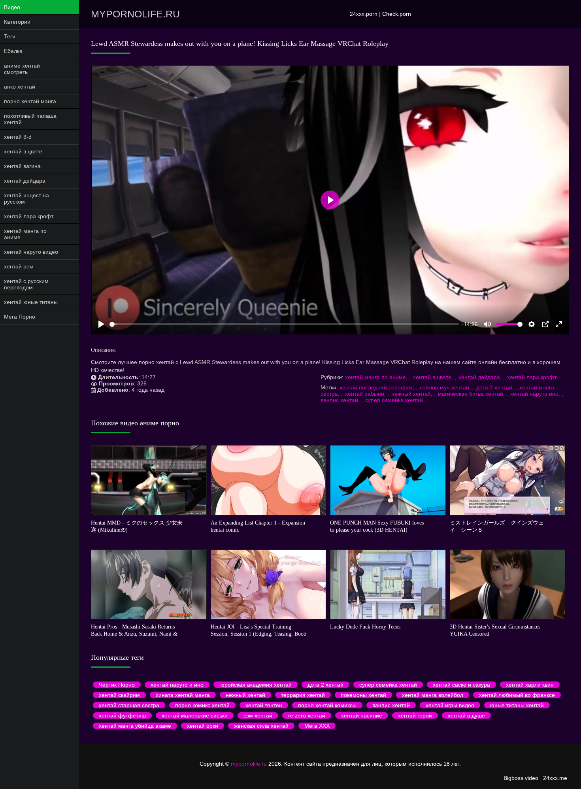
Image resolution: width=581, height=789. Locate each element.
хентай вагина (22, 166)
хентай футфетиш (122, 715)
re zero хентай (306, 715)
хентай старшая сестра (129, 705)
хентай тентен (263, 705)
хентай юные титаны (31, 302)
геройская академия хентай (255, 684)
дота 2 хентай (325, 684)
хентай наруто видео (31, 252)
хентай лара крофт (28, 216)
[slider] (284, 324)
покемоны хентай (363, 695)
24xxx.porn (363, 14)
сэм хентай (257, 715)
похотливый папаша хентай (30, 119)
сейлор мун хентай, (446, 387)
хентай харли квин (530, 684)
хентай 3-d (18, 137)
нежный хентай (245, 695)
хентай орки (202, 726)
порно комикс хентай (202, 705)
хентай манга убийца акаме (135, 726)
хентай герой (415, 715)
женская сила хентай (261, 726)
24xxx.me (555, 778)
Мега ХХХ (317, 726)
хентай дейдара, (480, 377)
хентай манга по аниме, (377, 377)
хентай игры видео (450, 705)
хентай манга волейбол (432, 695)
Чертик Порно (117, 684)
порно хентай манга (30, 101)
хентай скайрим (119, 695)
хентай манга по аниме (25, 234)
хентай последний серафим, (378, 387)
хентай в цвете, (434, 377)
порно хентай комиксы (327, 705)
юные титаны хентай (517, 705)
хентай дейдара (24, 180)
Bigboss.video (521, 778)
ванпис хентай (391, 705)
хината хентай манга (183, 695)
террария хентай (303, 695)
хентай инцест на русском (26, 198)
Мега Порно (19, 316)
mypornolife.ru (135, 13)
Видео (12, 7)
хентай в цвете (23, 151)
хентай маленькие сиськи (195, 715)
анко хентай (19, 86)
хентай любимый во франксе (517, 695)
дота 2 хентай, (495, 387)
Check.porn (396, 14)
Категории (17, 22)
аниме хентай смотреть (22, 68)
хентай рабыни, (366, 394)
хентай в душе (466, 715)
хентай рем (19, 266)
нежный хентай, (412, 394)
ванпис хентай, (341, 400)
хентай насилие (361, 715)
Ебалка (13, 51)
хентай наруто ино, (536, 394)
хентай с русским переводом (26, 284)
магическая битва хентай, (472, 394)
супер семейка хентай (394, 400)
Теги (9, 36)
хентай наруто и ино (177, 684)
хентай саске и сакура (461, 684)
